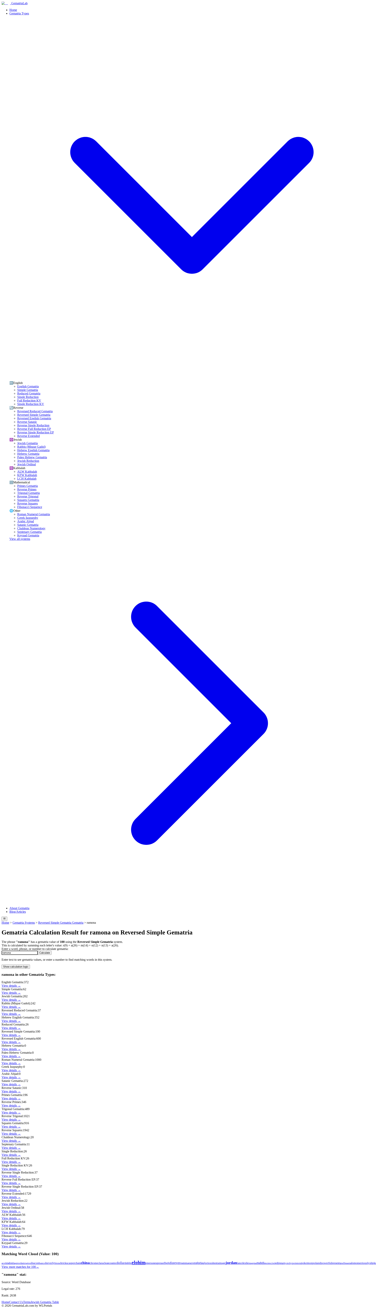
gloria (199, 1263)
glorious (208, 1263)
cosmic (113, 1263)
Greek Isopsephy (27, 517)
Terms (27, 1302)
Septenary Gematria (29, 532)
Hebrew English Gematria (33, 450)
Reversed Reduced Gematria (35, 411)
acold (4, 1263)
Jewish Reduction (28, 460)
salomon (354, 1263)
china (85, 1263)
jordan (231, 1262)
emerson (150, 1263)
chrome (94, 1263)
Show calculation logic (15, 966)
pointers (296, 1263)
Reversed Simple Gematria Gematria (60, 922)
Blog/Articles (17, 911)
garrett (192, 1263)
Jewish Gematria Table (45, 1302)
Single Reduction (28, 397)
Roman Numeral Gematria (33, 514)
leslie (246, 1263)
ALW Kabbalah (27, 471)
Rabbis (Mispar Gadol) (31, 446)
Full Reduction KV (29, 400)
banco (42, 1263)
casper (71, 1263)
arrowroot (26, 1263)
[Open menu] (4, 919)
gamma (184, 1263)
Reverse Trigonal (27, 496)
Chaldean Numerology (31, 528)
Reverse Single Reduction (33, 425)
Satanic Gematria (27, 524)
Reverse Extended (28, 436)
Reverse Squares (27, 503)
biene (58, 1263)
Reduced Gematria (28, 393)
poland (316, 1263)
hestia (216, 1263)
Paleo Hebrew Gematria (32, 457)
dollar (121, 1263)
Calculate (44, 952)
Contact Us (16, 1302)
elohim (139, 1262)
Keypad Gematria (28, 535)
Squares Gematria (28, 500)
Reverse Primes (26, 489)
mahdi (260, 1263)
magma (253, 1263)
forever (175, 1263)
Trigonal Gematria (28, 493)
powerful (326, 1263)
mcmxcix (269, 1263)
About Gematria (19, 908)
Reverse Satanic (27, 421)
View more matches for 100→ (20, 1266)
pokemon (306, 1263)
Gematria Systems (24, 922)
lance (240, 1263)
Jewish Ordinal (26, 464)
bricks (64, 1263)
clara (100, 1263)
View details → (11, 985)
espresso (159, 1263)
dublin (128, 1263)
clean (106, 1263)
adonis (10, 1263)
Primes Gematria (27, 485)
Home (13, 10)
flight (167, 1263)
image (222, 1263)
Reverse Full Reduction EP (34, 429)
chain (78, 1263)
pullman (345, 1263)
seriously (364, 1263)
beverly (50, 1263)
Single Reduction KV (30, 404)
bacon (35, 1263)
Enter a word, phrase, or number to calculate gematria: (35, 949)
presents (336, 1263)
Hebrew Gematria (28, 453)
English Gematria (28, 386)
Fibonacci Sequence (29, 507)
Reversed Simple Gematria (33, 414)
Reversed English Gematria (34, 418)
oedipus (278, 1263)
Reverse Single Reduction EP (35, 432)
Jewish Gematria (27, 443)
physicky (287, 1263)
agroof (17, 1263)
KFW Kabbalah (27, 475)
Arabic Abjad (25, 521)
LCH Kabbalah (26, 478)
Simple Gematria (27, 390)
